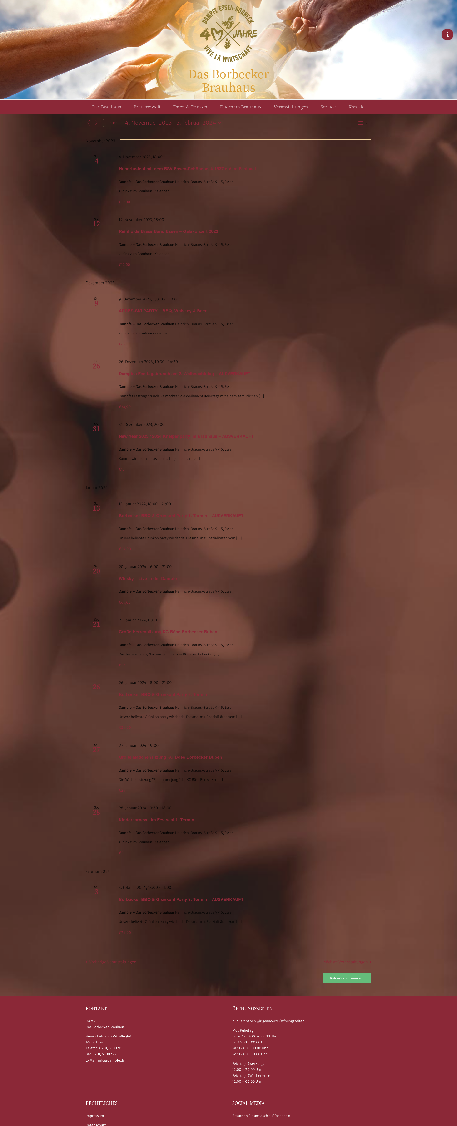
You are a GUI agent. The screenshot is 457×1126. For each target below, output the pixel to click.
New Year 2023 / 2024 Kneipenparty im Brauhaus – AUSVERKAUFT (186, 436)
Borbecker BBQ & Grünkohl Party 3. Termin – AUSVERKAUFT (181, 899)
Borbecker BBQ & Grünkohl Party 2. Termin (163, 694)
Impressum (95, 1116)
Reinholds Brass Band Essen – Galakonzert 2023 (168, 231)
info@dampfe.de (111, 1060)
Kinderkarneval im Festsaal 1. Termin (156, 819)
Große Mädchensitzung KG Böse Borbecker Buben (170, 757)
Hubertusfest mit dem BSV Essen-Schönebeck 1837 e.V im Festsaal (187, 169)
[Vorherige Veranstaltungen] (88, 123)
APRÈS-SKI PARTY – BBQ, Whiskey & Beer (163, 311)
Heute (112, 123)
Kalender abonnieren (347, 978)
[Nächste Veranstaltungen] (96, 123)
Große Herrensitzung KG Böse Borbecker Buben (168, 632)
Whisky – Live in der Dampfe (148, 578)
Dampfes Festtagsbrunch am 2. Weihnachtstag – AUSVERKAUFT (184, 373)
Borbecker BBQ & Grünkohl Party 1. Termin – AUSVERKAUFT (181, 515)
